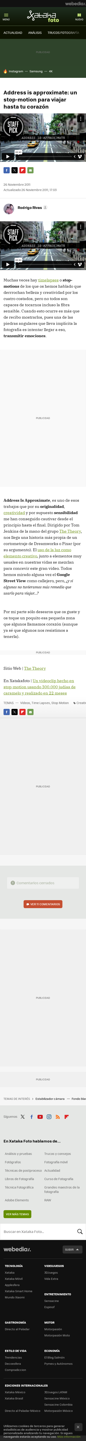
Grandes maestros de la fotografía (62, 1189)
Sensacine (51, 1301)
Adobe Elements (17, 1200)
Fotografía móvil (56, 1162)
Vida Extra (51, 1278)
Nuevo (79, 19)
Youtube (40, 1116)
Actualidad (52, 1170)
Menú (6, 19)
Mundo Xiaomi (14, 1297)
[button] (32, 207)
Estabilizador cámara (50, 1099)
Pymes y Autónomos (58, 1363)
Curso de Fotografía (58, 1179)
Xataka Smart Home (18, 1291)
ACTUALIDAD (13, 32)
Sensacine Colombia (58, 1404)
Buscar (80, 1232)
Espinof (49, 1307)
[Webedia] (75, 3)
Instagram (16, 71)
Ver (45, 904)
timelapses (48, 280)
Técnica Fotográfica (19, 1187)
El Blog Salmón (54, 1357)
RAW (47, 1200)
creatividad (14, 512)
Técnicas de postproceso (23, 1170)
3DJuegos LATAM (55, 1392)
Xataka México (15, 1392)
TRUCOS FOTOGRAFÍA (63, 32)
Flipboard (22, 170)
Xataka (10, 1272)
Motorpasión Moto (57, 1335)
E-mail (30, 170)
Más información (68, 1436)
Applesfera (12, 1285)
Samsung (36, 71)
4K (50, 71)
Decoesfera (13, 1363)
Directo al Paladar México (22, 1410)
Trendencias (13, 1357)
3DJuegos (51, 1272)
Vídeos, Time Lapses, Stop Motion (44, 702)
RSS (57, 1116)
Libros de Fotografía (19, 1179)
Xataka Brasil (14, 1398)
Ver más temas (17, 1214)
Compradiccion (15, 1370)
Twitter (14, 170)
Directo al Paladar (17, 1329)
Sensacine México (57, 1398)
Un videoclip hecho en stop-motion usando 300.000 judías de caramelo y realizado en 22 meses (40, 687)
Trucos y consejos (57, 1153)
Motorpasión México (58, 1410)
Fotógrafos (13, 1162)
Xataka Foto (43, 16)
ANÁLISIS (35, 32)
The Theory (70, 531)
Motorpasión (53, 1329)
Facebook (7, 170)
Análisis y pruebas (18, 1153)
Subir (69, 1249)
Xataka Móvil (13, 1278)
